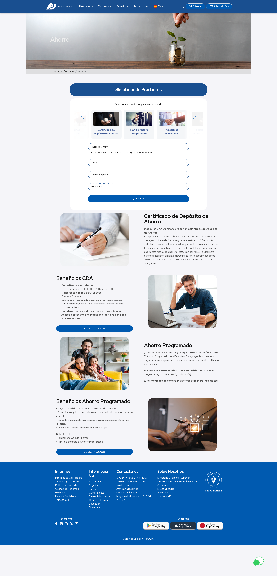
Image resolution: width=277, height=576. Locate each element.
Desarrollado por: (133, 538)
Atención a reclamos (127, 488)
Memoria (60, 492)
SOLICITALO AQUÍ (94, 328)
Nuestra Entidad (165, 488)
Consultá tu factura (126, 492)
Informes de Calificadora (68, 477)
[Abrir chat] (258, 562)
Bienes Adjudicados (99, 496)
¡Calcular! (138, 198)
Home (56, 71)
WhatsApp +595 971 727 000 (132, 481)
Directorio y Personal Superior (173, 477)
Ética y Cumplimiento (96, 490)
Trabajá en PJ (164, 496)
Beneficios (122, 6)
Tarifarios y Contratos (67, 481)
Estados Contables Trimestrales (65, 498)
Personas (69, 71)
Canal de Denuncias (99, 500)
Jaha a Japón (140, 6)
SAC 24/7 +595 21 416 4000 (132, 477)
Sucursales (163, 492)
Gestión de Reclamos (67, 488)
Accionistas (95, 481)
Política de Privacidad (66, 485)
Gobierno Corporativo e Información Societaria (177, 483)
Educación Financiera (94, 505)
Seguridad (94, 485)
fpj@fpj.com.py (124, 485)
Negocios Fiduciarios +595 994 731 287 (133, 498)
